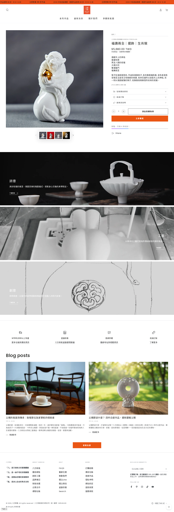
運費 (128, 52)
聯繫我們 (63, 476)
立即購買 (140, 118)
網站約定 (89, 483)
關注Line (63, 479)
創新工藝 (36, 476)
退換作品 (89, 476)
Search (62, 491)
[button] (7, 10)
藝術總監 (36, 472)
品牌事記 (36, 479)
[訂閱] (166, 468)
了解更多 (153, 342)
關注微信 (63, 483)
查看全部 (87, 445)
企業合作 (36, 487)
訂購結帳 (89, 468)
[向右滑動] (73, 135)
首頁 (113, 34)
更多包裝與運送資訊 (20, 342)
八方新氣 (36, 468)
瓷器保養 (63, 487)
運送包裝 (89, 472)
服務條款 (89, 491)
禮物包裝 (36, 491)
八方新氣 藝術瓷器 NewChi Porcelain (124, 39)
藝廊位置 (63, 472)
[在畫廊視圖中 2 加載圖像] (50, 135)
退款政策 (89, 487)
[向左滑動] (36, 135)
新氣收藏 (36, 483)
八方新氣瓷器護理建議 (65, 342)
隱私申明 (89, 479)
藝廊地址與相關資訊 (109, 342)
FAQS (61, 468)
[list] (87, 337)
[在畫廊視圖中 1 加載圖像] (42, 135)
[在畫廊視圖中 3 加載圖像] (58, 135)
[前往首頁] (87, 10)
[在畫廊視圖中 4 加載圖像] (66, 135)
